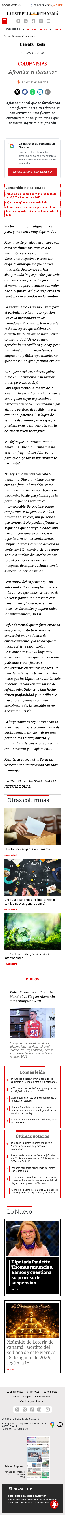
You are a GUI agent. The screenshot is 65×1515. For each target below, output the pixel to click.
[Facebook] (34, 21)
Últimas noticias (32, 1136)
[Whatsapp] (32, 91)
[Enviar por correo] (48, 91)
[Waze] (60, 1424)
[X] (26, 21)
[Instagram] (41, 21)
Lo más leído (32, 1072)
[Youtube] (48, 21)
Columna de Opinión (35, 82)
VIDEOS (32, 979)
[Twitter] (17, 91)
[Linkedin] (40, 91)
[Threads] (18, 21)
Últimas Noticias (37, 29)
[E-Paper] (56, 5)
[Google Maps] (52, 1424)
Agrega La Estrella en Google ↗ (32, 171)
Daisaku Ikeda (32, 44)
